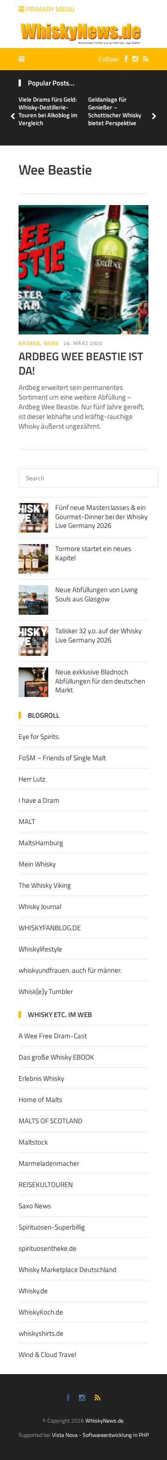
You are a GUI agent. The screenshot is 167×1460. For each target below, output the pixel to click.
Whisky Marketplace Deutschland (67, 1269)
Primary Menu (50, 9)
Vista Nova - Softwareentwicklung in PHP (100, 1434)
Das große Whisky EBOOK (56, 1057)
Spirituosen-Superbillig (52, 1227)
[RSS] (143, 59)
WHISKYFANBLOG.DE (50, 927)
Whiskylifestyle (40, 949)
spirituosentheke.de (48, 1248)
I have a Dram (39, 800)
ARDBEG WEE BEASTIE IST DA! (81, 363)
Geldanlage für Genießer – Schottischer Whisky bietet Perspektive (114, 111)
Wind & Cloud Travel (47, 1354)
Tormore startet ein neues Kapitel (93, 553)
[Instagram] (133, 59)
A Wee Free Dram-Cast (53, 1035)
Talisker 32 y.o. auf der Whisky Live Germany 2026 (98, 635)
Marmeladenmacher (49, 1163)
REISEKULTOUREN (46, 1184)
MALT (27, 821)
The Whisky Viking (45, 885)
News (51, 343)
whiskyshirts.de (41, 1333)
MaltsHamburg (41, 842)
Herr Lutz (32, 779)
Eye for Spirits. (39, 736)
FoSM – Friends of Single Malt (62, 757)
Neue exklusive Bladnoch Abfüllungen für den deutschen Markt (100, 680)
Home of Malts (40, 1099)
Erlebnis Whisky (41, 1078)
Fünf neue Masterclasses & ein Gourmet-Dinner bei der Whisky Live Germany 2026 (101, 516)
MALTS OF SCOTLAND (51, 1120)
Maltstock (33, 1142)
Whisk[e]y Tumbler (46, 991)
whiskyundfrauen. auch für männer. (70, 970)
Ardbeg (29, 343)
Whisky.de (33, 1290)
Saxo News (35, 1205)
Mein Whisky (37, 864)
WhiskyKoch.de (41, 1312)
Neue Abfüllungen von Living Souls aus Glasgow (96, 594)
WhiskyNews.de (104, 1420)
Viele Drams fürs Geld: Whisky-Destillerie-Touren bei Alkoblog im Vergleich (48, 111)
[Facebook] (124, 59)
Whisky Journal (40, 906)
